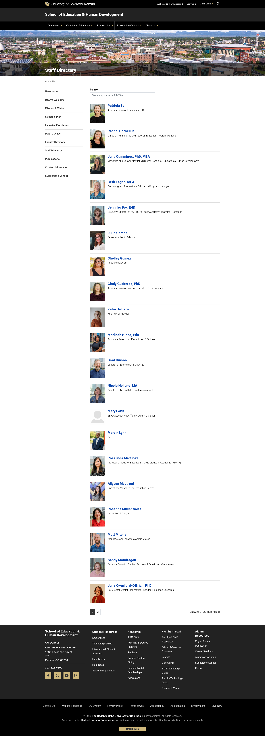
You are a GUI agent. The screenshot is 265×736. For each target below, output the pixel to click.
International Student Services (103, 651)
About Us (151, 25)
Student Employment (103, 670)
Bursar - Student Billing (136, 660)
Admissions (134, 678)
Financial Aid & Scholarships (136, 670)
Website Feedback (71, 706)
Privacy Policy (115, 706)
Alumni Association (205, 657)
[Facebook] (49, 680)
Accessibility (157, 706)
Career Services (204, 651)
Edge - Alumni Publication (202, 643)
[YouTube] (67, 680)
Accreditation (178, 706)
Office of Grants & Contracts (171, 649)
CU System (94, 706)
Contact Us (49, 706)
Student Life (98, 638)
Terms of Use (136, 706)
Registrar (133, 652)
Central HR (168, 662)
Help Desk (98, 665)
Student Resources (104, 631)
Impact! (166, 657)
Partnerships (103, 25)
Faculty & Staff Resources (170, 639)
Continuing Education (78, 25)
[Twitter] (58, 680)
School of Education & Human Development (84, 14)
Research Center (171, 688)
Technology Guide (102, 643)
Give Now (216, 706)
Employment (198, 706)
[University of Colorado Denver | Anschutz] (70, 4)
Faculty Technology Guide (172, 680)
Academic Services (134, 634)
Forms (198, 668)
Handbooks (98, 659)
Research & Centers (128, 25)
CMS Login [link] (132, 729)
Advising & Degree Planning (138, 644)
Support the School (205, 662)
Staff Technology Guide (171, 670)
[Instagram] (77, 680)
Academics (54, 25)
